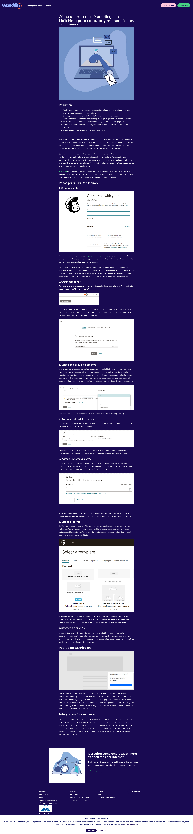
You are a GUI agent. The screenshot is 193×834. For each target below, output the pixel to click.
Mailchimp (63, 171)
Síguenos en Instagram (48, 800)
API (99, 794)
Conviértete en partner (106, 797)
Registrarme (95, 771)
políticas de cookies (130, 825)
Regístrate (184, 5)
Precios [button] (48, 6)
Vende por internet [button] (34, 6)
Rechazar (102, 830)
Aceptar (91, 830)
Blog (41, 797)
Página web (73, 794)
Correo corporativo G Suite (79, 797)
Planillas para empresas (78, 800)
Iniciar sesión (168, 5)
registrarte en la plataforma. (97, 256)
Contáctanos (44, 794)
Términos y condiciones (48, 803)
